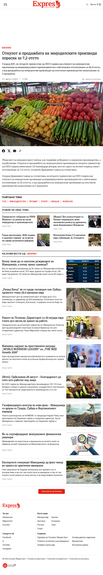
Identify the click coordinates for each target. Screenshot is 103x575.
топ (4, 201)
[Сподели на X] (9, 151)
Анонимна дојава (80, 545)
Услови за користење (36, 559)
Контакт (6, 525)
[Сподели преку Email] (14, 151)
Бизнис (6, 47)
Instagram (7, 548)
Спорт (40, 528)
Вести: (94, 4)
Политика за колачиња (79, 559)
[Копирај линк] (20, 151)
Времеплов (77, 541)
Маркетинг (8, 521)
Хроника (41, 521)
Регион (40, 525)
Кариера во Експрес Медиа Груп (52, 537)
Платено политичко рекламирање (53, 541)
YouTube (6, 545)
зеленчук (67, 201)
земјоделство (17, 201)
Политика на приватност (57, 559)
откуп (44, 201)
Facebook (7, 537)
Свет (53, 525)
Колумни (55, 521)
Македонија (42, 517)
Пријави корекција (46, 545)
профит (33, 201)
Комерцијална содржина (83, 537)
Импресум (7, 517)
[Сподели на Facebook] (3, 151)
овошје (55, 201)
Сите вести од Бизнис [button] (51, 491)
